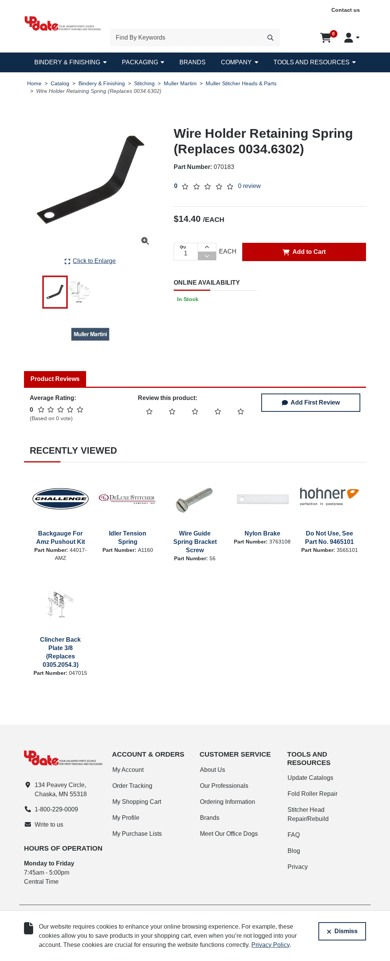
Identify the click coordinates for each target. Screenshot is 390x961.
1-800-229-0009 (56, 809)
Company (236, 62)
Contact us (345, 10)
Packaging (140, 62)
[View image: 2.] (79, 292)
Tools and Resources (311, 62)
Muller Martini (180, 83)
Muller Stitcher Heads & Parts (241, 83)
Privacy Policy (270, 945)
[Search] (270, 37)
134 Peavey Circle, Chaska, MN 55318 (61, 789)
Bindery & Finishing (67, 62)
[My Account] (352, 38)
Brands (192, 62)
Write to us (49, 824)
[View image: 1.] (55, 292)
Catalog (60, 83)
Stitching (144, 83)
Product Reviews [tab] (55, 379)
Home (34, 83)
